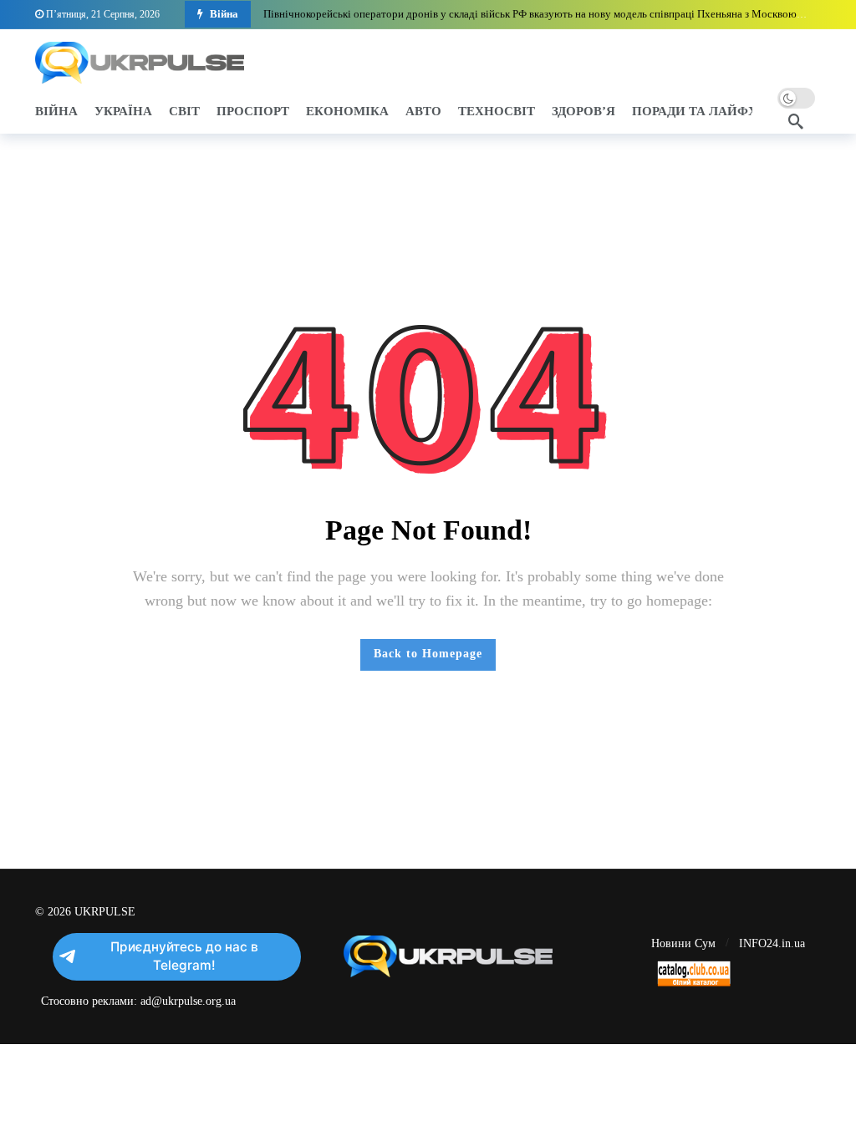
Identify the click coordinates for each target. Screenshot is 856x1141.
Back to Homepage (428, 653)
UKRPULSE (104, 911)
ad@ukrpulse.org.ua (188, 1001)
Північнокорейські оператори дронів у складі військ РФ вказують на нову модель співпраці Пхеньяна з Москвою (530, 14)
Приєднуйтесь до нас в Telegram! (184, 956)
